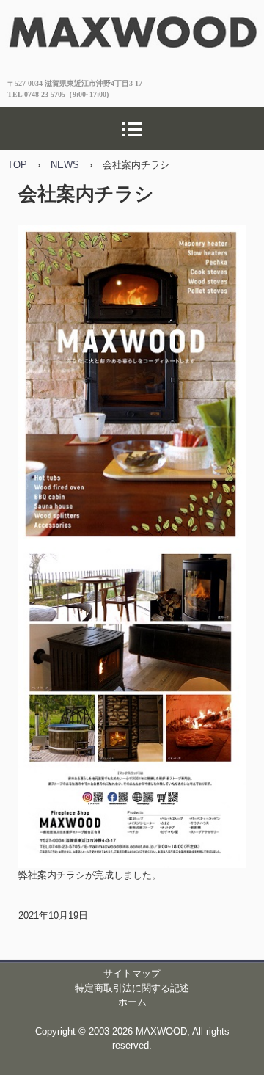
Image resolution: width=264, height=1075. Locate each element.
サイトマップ (132, 973)
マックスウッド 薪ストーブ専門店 (132, 24)
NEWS (65, 164)
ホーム (132, 1001)
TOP (17, 164)
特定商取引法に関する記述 (132, 988)
